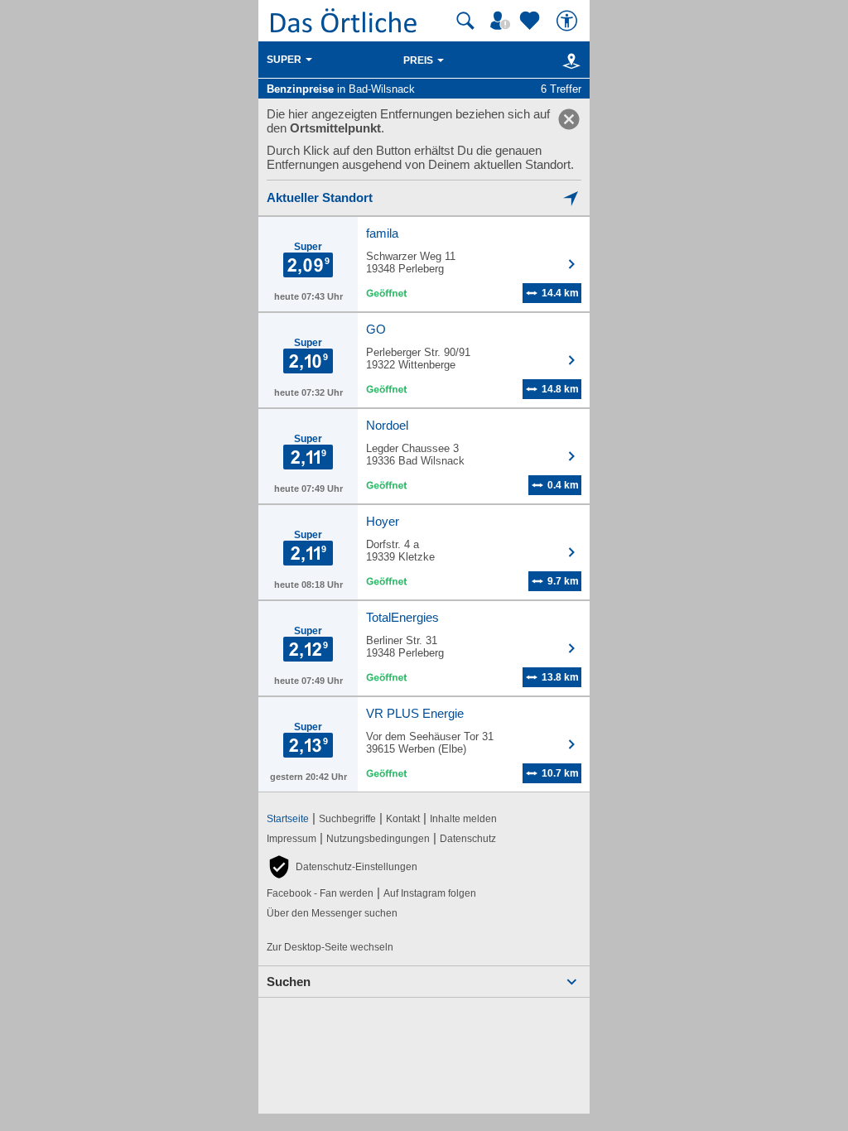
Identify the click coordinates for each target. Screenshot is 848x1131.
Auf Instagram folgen (429, 893)
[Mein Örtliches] (502, 20)
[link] (568, 119)
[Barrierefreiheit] (568, 20)
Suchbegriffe (347, 819)
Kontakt (403, 819)
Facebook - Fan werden (320, 893)
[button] (342, 866)
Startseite (288, 819)
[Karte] (568, 60)
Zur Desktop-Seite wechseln (330, 947)
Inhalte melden (463, 819)
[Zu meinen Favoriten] (531, 20)
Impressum (291, 839)
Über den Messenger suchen (332, 913)
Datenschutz (468, 839)
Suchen (289, 982)
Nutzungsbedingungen (378, 839)
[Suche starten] (465, 20)
